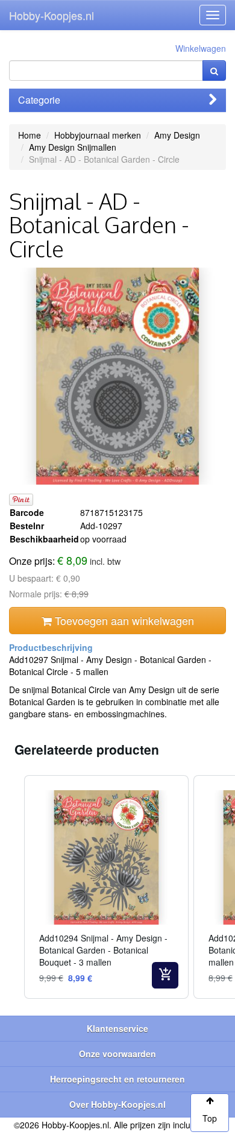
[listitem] (106, 887)
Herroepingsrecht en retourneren (117, 1079)
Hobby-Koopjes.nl (51, 15)
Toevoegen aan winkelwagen (123, 620)
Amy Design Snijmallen (72, 147)
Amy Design (177, 135)
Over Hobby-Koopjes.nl (117, 1104)
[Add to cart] (165, 975)
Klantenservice (117, 1028)
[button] (12, 887)
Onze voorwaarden (117, 1054)
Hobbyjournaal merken (97, 135)
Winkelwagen (200, 48)
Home (29, 135)
